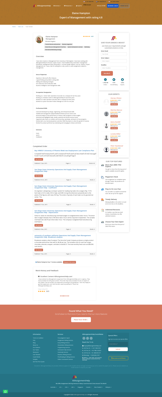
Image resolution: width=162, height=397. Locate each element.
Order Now (124, 6)
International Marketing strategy (53, 49)
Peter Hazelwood (116, 146)
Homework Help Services (64, 350)
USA (66, 387)
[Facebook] (84, 338)
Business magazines (67, 44)
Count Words (36, 357)
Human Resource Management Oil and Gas (55, 47)
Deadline (103, 65)
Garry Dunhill (115, 122)
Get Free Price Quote (38, 361)
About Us (35, 345)
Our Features (36, 347)
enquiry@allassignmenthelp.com (92, 346)
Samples (35, 359)
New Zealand (98, 387)
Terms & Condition (38, 338)
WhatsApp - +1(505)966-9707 (91, 355)
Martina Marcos (116, 110)
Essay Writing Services (64, 342)
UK (60, 387)
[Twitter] (87, 338)
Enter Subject (105, 58)
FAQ (34, 340)
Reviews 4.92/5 (113, 6)
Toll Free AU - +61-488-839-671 (92, 353)
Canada (88, 387)
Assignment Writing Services (65, 340)
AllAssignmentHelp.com (80, 394)
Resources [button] (68, 6)
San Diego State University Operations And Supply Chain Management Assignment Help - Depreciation (61, 211)
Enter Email (104, 51)
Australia (53, 387)
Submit (118, 349)
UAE (72, 387)
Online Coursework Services (65, 359)
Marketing (87, 47)
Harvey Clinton (115, 98)
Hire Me (106, 73)
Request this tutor (69, 262)
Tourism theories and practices (52, 44)
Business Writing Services (64, 354)
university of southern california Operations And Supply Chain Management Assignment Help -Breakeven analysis (63, 236)
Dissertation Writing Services (65, 345)
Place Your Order (80, 320)
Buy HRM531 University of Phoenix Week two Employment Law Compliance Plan (64, 151)
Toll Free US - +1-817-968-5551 (92, 348)
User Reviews (36, 354)
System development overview (75, 47)
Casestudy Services (63, 352)
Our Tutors (36, 350)
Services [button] (57, 6)
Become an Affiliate (119, 358)
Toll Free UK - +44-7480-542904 (92, 350)
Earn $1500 (102, 6)
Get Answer (38, 159)
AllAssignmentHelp (43, 6)
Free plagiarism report (64, 338)
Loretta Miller (115, 134)
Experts (79, 6)
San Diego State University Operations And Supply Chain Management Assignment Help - (61, 170)
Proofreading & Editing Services (66, 357)
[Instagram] (91, 338)
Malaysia (108, 387)
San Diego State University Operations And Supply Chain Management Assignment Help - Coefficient (61, 187)
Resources (36, 352)
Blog (34, 342)
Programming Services (64, 347)
